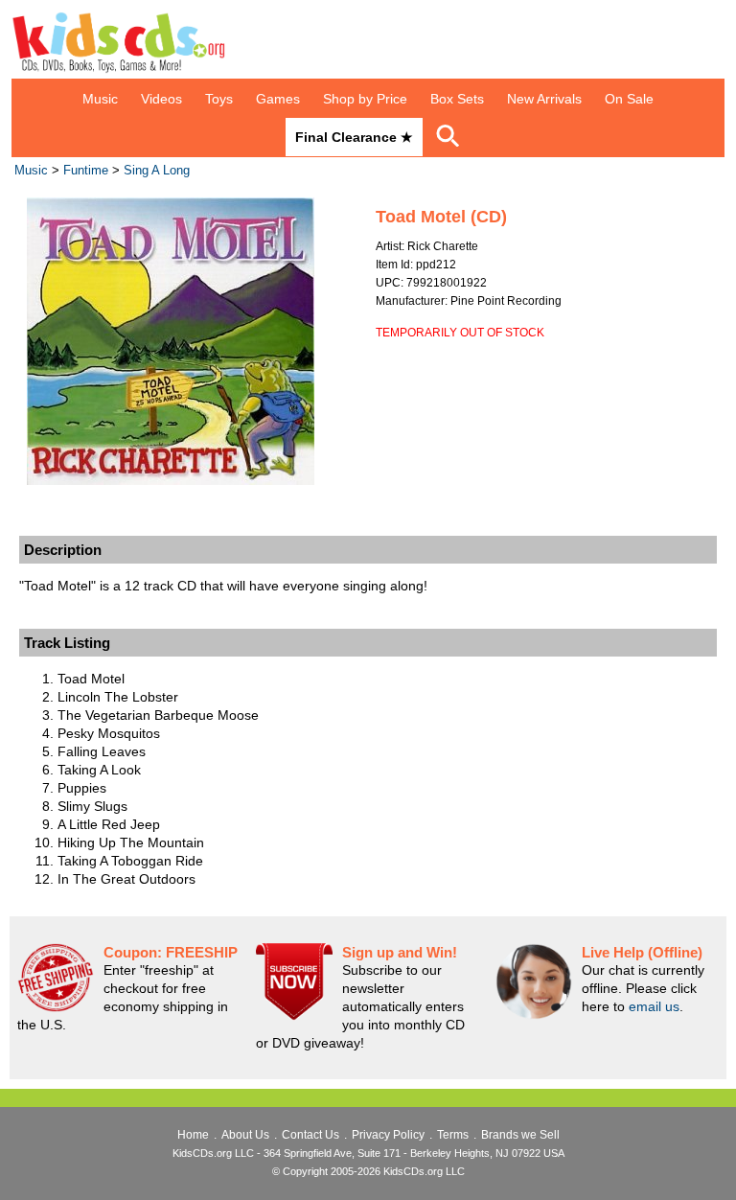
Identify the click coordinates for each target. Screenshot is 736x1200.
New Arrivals (544, 98)
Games (278, 98)
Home (193, 1135)
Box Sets (457, 98)
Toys (219, 98)
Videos (161, 98)
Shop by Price (365, 98)
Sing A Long (157, 170)
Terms (453, 1135)
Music (100, 98)
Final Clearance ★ (354, 137)
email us (654, 1006)
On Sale (629, 98)
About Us (245, 1135)
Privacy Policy (388, 1135)
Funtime (85, 170)
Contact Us (310, 1135)
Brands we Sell (520, 1135)
